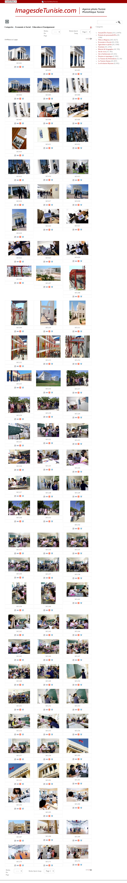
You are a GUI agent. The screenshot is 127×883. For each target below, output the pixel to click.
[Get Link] (18, 67)
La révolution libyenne (106, 63)
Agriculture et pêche (105, 44)
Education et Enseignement (43, 27)
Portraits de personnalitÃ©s (107, 35)
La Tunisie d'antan (104, 61)
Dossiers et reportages (105, 56)
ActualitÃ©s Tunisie (105, 33)
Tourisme (101, 47)
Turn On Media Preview (51, 1)
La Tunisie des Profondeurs (107, 59)
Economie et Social (23, 27)
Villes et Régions (104, 40)
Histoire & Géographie (105, 49)
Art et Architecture (104, 54)
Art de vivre (102, 51)
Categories (9, 27)
